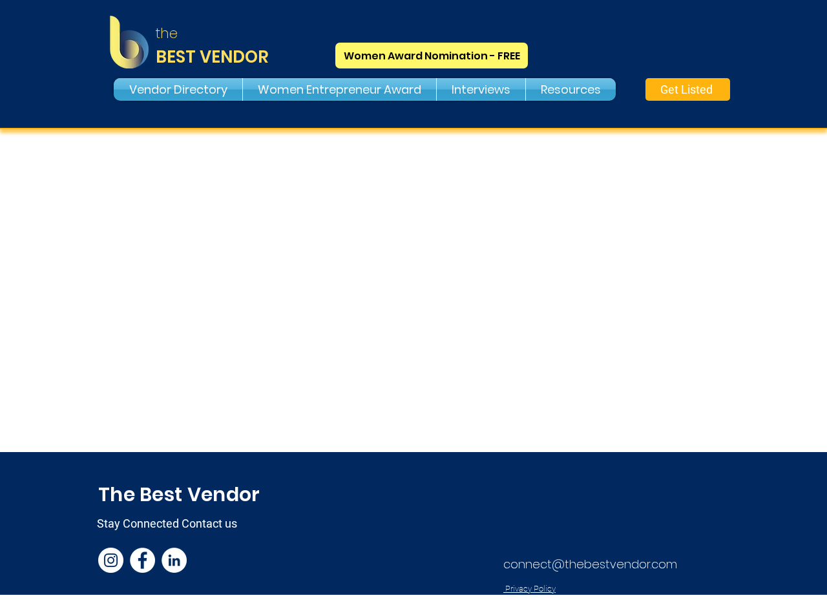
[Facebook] (142, 560)
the (167, 33)
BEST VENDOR (212, 56)
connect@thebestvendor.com (590, 564)
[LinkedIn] (174, 560)
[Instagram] (110, 560)
